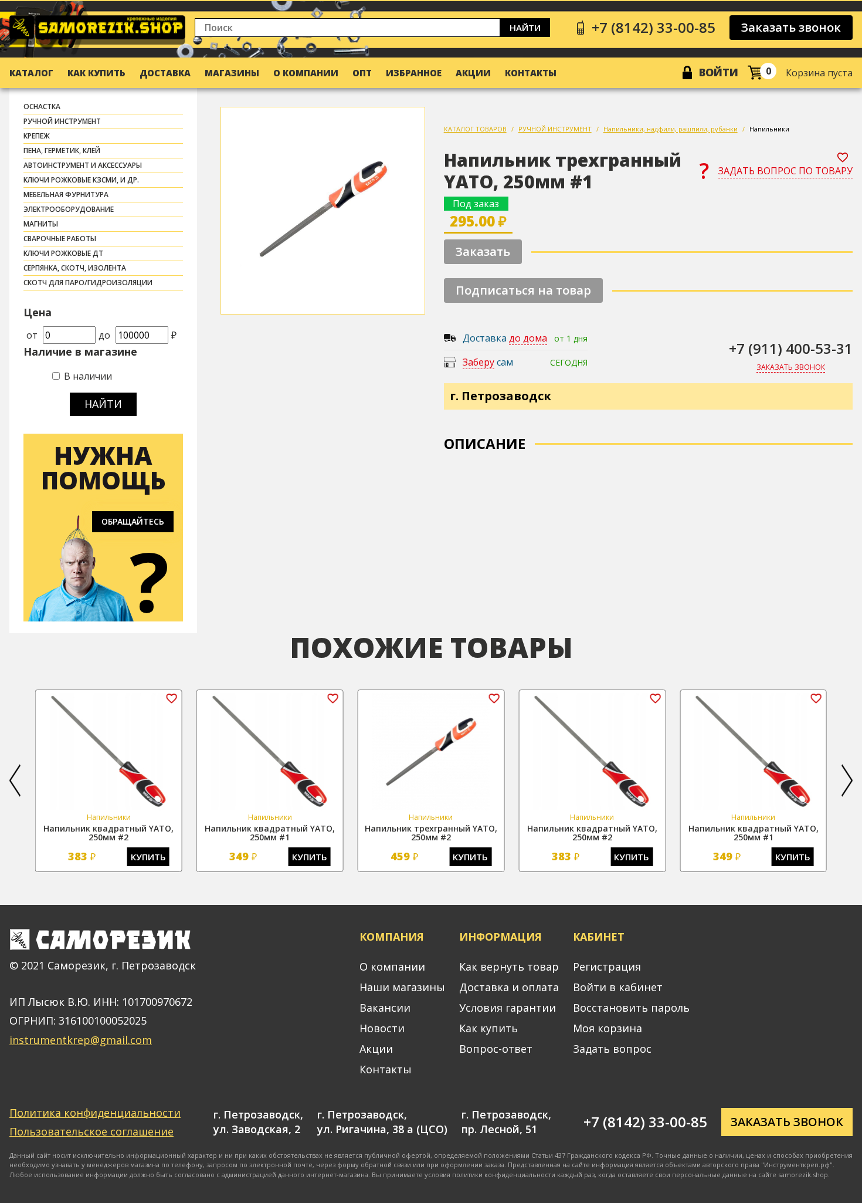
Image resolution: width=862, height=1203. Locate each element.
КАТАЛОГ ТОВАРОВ (475, 128)
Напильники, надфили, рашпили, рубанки (670, 128)
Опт (362, 73)
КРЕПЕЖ (36, 136)
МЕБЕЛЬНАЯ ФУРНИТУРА (65, 195)
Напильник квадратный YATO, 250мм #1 (270, 833)
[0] (755, 72)
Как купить (96, 73)
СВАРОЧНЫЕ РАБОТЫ (59, 239)
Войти (718, 72)
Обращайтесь (132, 521)
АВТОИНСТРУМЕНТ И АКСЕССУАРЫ (82, 165)
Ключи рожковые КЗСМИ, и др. (81, 180)
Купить (148, 857)
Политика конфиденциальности (95, 1113)
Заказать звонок (791, 27)
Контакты (530, 73)
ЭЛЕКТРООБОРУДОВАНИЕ (68, 209)
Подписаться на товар (523, 290)
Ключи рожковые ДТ (63, 253)
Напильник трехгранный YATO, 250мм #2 (431, 833)
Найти (525, 27)
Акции (473, 73)
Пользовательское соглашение (91, 1131)
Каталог (31, 73)
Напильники (769, 128)
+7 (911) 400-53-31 (791, 348)
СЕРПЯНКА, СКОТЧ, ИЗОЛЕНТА (74, 268)
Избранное (414, 73)
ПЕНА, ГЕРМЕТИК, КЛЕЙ (61, 151)
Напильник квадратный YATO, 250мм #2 (108, 833)
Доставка (165, 73)
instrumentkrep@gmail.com (80, 1040)
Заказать (483, 251)
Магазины (232, 73)
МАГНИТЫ (40, 224)
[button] (15, 781)
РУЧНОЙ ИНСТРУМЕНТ (62, 121)
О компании (305, 73)
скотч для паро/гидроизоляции (87, 283)
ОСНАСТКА (41, 106)
